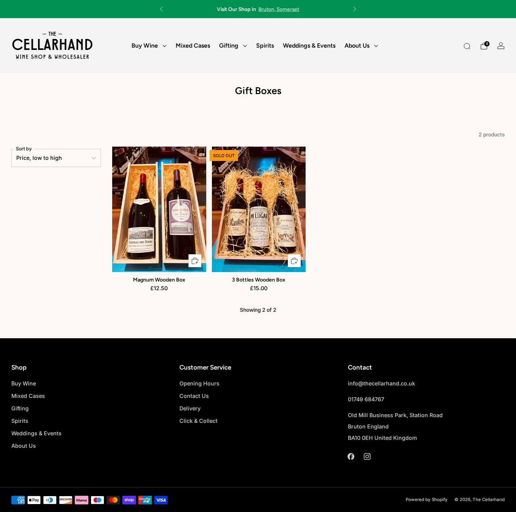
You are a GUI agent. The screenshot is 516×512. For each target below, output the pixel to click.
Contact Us (194, 396)
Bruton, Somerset (278, 9)
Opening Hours (199, 383)
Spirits (265, 45)
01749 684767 (366, 399)
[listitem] (258, 9)
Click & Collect (198, 421)
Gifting (228, 45)
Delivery (190, 408)
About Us (357, 45)
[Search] (467, 46)
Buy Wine (144, 45)
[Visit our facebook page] (351, 456)
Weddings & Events (309, 45)
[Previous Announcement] (161, 9)
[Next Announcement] (355, 9)
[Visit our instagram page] (367, 456)
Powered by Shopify (427, 499)
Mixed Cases (193, 45)
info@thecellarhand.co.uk (381, 383)
